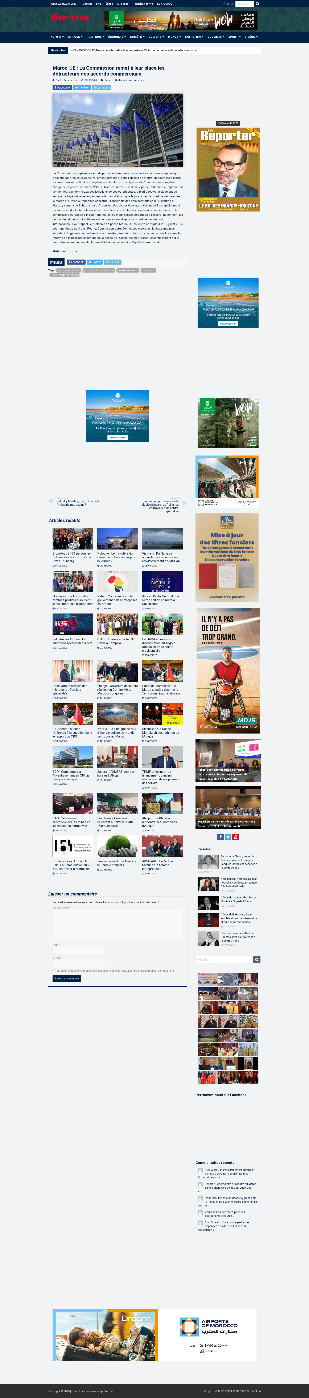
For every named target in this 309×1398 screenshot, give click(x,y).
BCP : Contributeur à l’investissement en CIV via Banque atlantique (71, 775)
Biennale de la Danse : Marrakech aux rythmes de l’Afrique (160, 732)
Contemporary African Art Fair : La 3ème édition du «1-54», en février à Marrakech (72, 865)
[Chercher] (257, 4)
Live (98, 3)
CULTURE (155, 36)
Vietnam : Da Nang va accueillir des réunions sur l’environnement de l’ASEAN (161, 557)
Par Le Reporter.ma (67, 80)
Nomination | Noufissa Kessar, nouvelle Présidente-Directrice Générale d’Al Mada (239, 882)
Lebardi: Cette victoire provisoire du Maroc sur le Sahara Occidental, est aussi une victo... (227, 1187)
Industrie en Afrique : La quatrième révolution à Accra (72, 641)
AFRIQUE (74, 36)
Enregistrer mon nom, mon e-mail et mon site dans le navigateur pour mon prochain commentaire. (115, 970)
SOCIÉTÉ (136, 36)
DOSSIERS (214, 36)
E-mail (57, 957)
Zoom (108, 80)
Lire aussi (123, 3)
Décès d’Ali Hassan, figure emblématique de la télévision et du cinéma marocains (239, 918)
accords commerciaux (99, 270)
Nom (56, 944)
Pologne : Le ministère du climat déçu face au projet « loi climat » (116, 557)
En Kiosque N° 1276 (228, 123)
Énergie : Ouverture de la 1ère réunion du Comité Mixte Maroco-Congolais (117, 689)
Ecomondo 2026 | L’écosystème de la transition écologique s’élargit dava (113, 50)
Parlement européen (65, 275)
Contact (87, 3)
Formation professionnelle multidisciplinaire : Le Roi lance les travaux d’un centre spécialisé (159, 505)
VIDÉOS (250, 36)
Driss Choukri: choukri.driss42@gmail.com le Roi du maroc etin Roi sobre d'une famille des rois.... (228, 1201)
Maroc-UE (149, 270)
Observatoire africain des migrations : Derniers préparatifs (70, 689)
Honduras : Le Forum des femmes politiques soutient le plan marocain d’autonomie (73, 600)
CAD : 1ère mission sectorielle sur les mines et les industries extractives (71, 822)
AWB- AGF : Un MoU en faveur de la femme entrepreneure (158, 865)
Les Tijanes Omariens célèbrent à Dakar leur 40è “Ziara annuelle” (115, 822)
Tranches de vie (143, 3)
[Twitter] (228, 4)
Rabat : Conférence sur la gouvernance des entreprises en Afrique (117, 600)
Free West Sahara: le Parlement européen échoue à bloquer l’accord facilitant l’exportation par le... (226, 1173)
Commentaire (62, 907)
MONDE (173, 36)
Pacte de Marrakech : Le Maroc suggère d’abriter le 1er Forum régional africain (161, 689)
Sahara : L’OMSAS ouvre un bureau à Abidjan (116, 773)
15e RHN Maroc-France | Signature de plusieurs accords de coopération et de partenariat (223, 822)
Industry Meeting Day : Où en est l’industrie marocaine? (78, 501)
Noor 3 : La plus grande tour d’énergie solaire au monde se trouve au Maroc (116, 732)
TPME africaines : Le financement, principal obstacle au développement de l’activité (161, 777)
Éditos (109, 3)
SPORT (233, 36)
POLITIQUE (94, 36)
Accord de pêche (68, 270)
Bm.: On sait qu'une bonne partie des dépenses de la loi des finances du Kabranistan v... (223, 1226)
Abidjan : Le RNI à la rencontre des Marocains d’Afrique (159, 822)
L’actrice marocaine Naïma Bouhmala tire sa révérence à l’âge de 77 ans (238, 937)
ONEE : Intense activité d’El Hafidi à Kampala (116, 641)
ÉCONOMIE (115, 36)
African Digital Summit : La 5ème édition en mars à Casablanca (160, 600)
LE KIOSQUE (164, 3)
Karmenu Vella (128, 270)
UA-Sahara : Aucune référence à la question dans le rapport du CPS (72, 732)
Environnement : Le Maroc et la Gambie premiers (117, 863)
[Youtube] (232, 4)
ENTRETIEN (193, 36)
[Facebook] (224, 4)
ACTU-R (55, 36)
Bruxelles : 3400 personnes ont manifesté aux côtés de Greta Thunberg (72, 557)
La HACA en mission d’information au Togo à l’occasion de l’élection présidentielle (158, 645)
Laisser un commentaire (133, 80)
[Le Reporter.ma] (70, 16)
